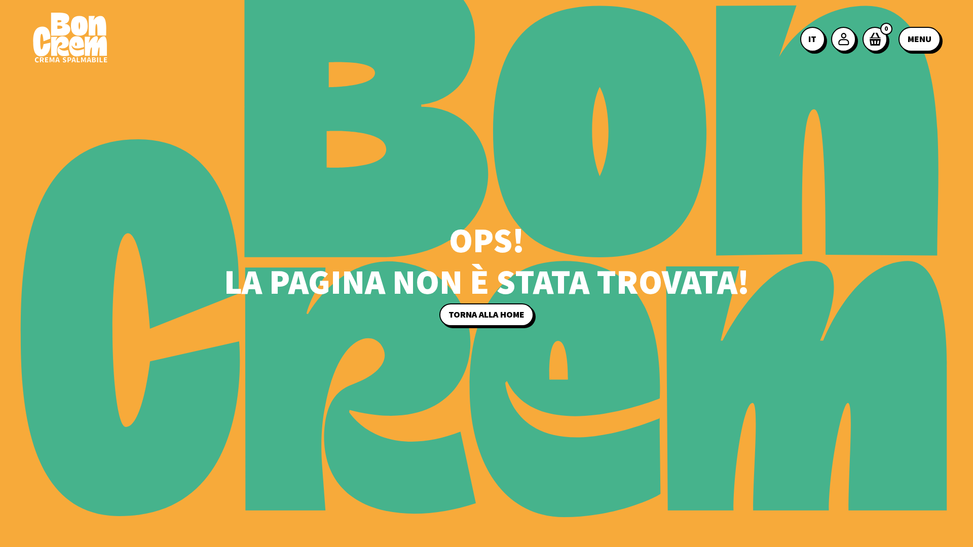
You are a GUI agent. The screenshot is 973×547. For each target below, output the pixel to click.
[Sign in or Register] (844, 39)
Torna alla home (486, 314)
